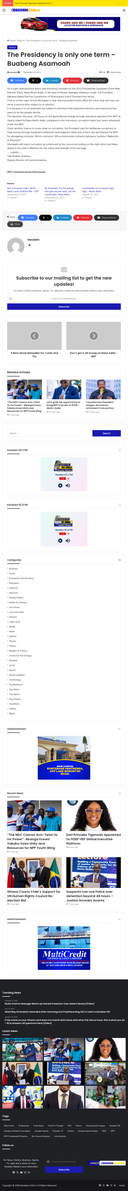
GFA (69, 1125)
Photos (12, 641)
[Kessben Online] (25, 10)
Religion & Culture (18, 650)
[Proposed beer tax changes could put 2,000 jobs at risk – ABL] (105, 1097)
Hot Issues (14, 607)
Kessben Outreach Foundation (17, 1131)
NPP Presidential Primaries (15, 1136)
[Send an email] (19, 72)
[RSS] (29, 1172)
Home (12, 40)
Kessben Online (28, 1185)
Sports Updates (17, 675)
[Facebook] (14, 1172)
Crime (12, 573)
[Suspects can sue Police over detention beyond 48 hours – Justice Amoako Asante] (93, 872)
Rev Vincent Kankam (41, 1136)
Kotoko (71, 1131)
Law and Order (16, 612)
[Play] (60, 485)
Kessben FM (114, 1125)
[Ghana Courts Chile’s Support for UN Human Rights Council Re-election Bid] (34, 872)
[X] (18, 1172)
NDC (104, 1131)
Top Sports (14, 694)
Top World (14, 704)
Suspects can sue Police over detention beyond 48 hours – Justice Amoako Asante (89, 896)
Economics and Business (21, 578)
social (12, 665)
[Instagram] (25, 1172)
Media (12, 626)
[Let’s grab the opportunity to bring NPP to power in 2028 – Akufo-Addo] (64, 389)
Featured (13, 588)
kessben (13, 72)
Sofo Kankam (60, 1136)
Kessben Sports (41, 1131)
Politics (20, 40)
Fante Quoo (38, 1125)
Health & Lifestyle (18, 602)
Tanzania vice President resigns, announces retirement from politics (100, 405)
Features (13, 593)
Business (13, 568)
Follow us (8, 1145)
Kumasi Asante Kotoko (88, 1131)
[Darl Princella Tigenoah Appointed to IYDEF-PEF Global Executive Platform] (93, 815)
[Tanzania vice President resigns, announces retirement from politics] (103, 389)
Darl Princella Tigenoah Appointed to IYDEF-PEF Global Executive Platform (51, 3)
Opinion (13, 636)
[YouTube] (21, 1172)
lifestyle (13, 617)
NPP (113, 1131)
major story (14, 622)
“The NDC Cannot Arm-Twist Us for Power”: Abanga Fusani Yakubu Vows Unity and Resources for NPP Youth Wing (24, 407)
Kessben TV (58, 1131)
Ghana (78, 1125)
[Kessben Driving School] (64, 23)
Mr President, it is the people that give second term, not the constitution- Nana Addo (60, 191)
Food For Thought (55, 1125)
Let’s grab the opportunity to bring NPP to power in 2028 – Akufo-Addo (63, 405)
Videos (12, 708)
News (12, 631)
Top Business (15, 684)
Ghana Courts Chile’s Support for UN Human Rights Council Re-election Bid (33, 896)
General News (16, 597)
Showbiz (13, 660)
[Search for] (124, 11)
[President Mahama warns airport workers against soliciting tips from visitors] (105, 1073)
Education (14, 583)
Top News (14, 689)
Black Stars (9, 1125)
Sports (12, 670)
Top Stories (14, 699)
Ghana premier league (95, 1125)
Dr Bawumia (23, 1125)
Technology (15, 679)
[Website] (29, 245)
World (12, 713)
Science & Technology (20, 655)
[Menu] (3, 11)
